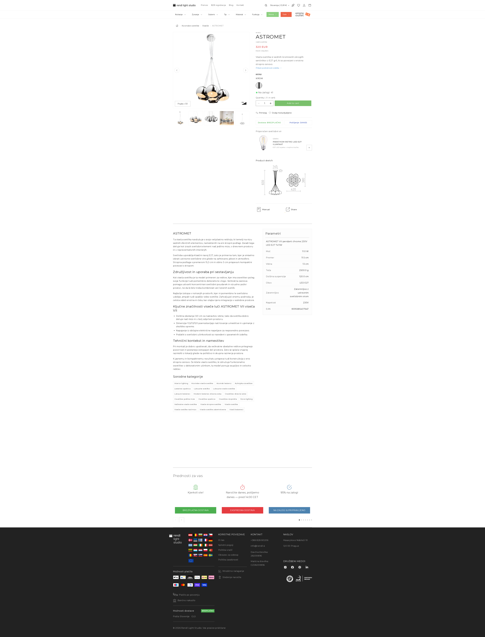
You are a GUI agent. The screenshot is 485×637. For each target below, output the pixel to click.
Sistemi (211, 14)
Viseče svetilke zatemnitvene (213, 409)
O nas (221, 540)
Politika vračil (225, 550)
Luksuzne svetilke (202, 389)
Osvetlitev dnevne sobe (235, 394)
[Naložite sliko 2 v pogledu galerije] (196, 118)
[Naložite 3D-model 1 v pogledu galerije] (242, 118)
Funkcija (255, 14)
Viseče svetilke (231, 404)
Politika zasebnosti (228, 560)
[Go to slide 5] (307, 519)
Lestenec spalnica (182, 389)
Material (239, 14)
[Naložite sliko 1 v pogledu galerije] (180, 118)
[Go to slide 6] (309, 519)
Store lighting (246, 399)
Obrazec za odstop (228, 555)
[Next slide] (245, 70)
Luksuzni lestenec (182, 394)
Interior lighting (181, 383)
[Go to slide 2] (301, 519)
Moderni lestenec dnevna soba (207, 394)
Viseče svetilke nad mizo (185, 409)
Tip (225, 14)
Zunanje (195, 14)
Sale (285, 14)
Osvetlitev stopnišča (228, 399)
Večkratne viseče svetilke (185, 404)
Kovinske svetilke (190, 26)
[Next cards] (181, 519)
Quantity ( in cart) (265, 98)
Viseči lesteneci (236, 409)
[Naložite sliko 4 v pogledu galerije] (227, 118)
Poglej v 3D (183, 104)
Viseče (205, 26)
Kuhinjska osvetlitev (244, 383)
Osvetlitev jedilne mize (184, 399)
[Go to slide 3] (303, 519)
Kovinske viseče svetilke (202, 383)
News (271, 14)
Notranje (179, 14)
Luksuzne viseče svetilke (224, 389)
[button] (266, 5)
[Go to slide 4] (305, 519)
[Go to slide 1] (299, 519)
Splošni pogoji (225, 545)
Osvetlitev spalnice (206, 399)
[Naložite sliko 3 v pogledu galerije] (211, 118)
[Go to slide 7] (311, 519)
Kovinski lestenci (224, 383)
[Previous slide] (176, 70)
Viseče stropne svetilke (210, 404)
